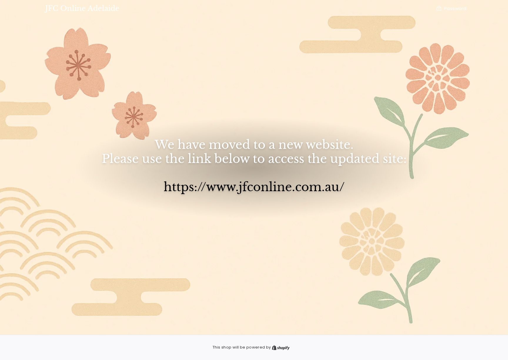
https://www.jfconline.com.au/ (254, 187)
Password (455, 8)
